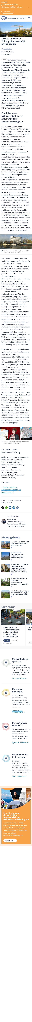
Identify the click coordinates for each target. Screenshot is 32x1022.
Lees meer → (8, 12)
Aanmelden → (10, 841)
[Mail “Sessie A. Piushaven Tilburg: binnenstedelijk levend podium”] (17, 507)
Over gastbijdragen (19, 678)
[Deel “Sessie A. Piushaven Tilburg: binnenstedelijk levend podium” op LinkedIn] (13, 507)
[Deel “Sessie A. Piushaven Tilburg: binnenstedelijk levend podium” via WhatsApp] (6, 507)
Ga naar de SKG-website (20, 742)
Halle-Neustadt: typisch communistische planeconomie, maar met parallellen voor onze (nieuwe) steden (19, 568)
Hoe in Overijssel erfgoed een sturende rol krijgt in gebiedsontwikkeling (20, 593)
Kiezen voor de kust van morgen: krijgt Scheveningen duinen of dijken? (18, 555)
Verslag (4, 59)
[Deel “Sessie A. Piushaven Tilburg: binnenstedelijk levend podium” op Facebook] (10, 507)
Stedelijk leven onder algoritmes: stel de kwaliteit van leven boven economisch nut (11, 632)
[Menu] (29, 18)
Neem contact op (18, 776)
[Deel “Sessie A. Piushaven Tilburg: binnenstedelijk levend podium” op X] (2, 507)
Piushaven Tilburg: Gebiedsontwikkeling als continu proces (11, 489)
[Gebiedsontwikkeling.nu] (13, 18)
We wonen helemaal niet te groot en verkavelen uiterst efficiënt (20, 543)
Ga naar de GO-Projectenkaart (17, 711)
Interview (14, 640)
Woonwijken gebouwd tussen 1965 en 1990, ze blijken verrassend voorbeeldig (19, 581)
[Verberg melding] (27, 7)
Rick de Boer (7, 49)
